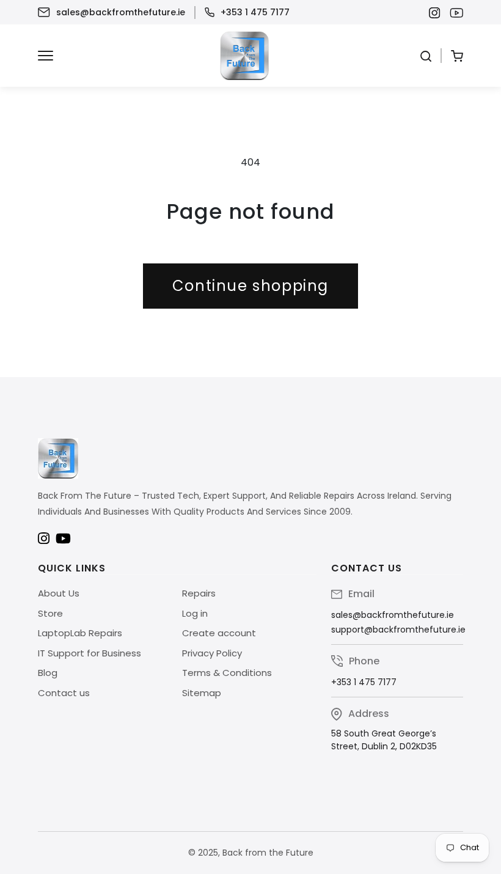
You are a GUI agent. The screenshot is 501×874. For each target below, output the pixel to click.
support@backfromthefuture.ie (398, 629)
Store (50, 613)
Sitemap (201, 692)
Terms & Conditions (227, 672)
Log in (195, 613)
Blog (47, 672)
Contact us (64, 692)
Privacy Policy (212, 653)
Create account (219, 632)
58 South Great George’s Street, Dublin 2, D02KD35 (384, 739)
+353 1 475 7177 (255, 12)
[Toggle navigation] (45, 56)
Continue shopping (250, 286)
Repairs (199, 593)
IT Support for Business (89, 653)
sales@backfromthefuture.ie (120, 12)
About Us (58, 593)
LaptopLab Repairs (80, 632)
